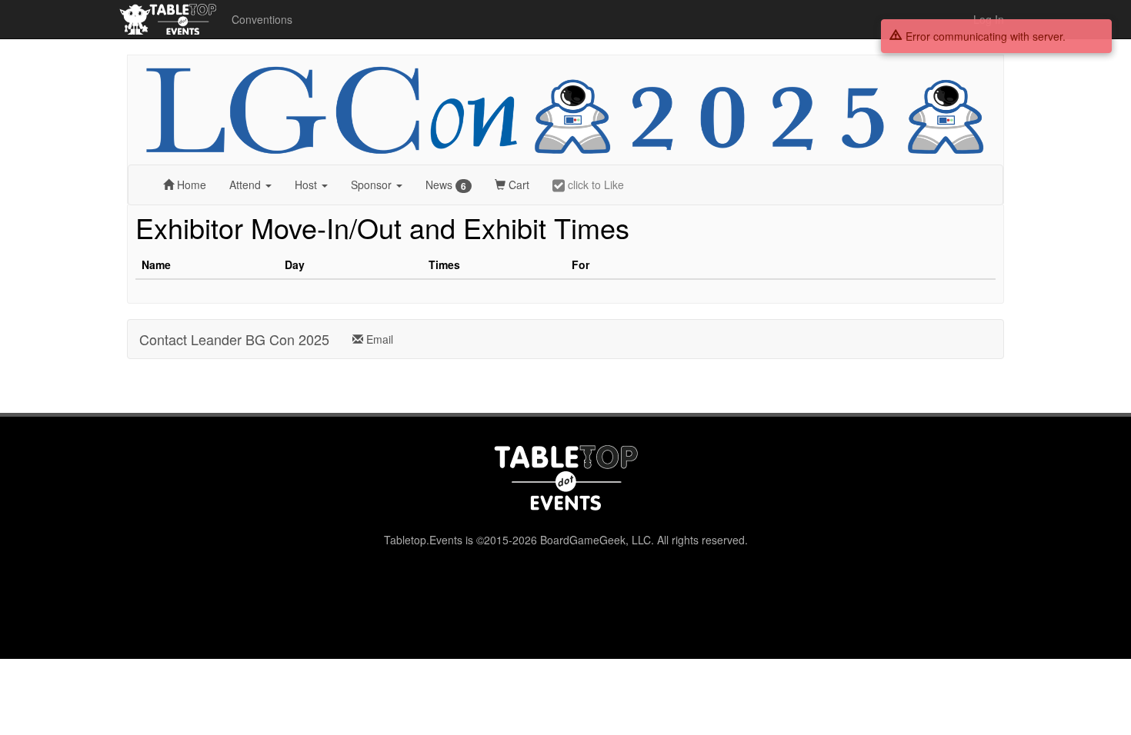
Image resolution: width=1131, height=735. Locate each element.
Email (378, 339)
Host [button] (307, 184)
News (445, 185)
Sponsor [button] (373, 184)
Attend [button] (246, 184)
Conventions (262, 19)
